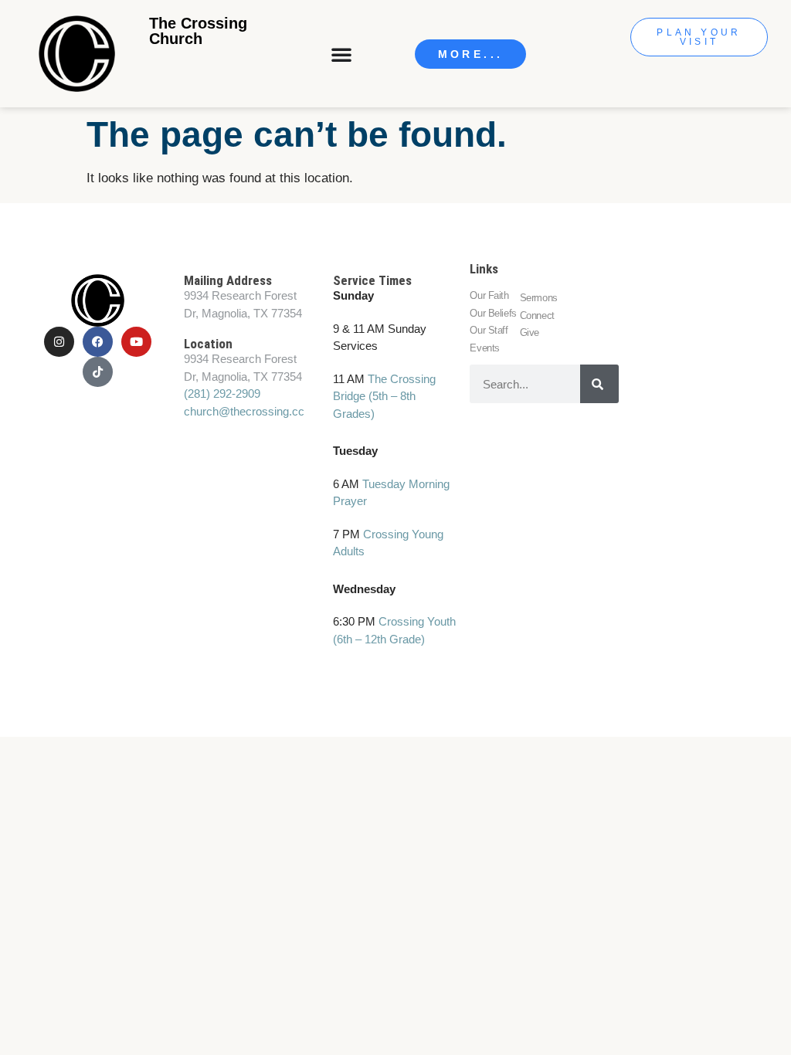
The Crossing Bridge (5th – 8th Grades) (384, 396)
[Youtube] (136, 342)
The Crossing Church (198, 31)
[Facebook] (98, 342)
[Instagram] (59, 342)
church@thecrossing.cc (244, 411)
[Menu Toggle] (343, 54)
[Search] (599, 384)
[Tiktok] (98, 372)
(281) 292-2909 (222, 393)
